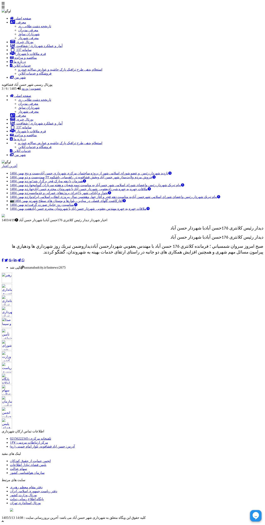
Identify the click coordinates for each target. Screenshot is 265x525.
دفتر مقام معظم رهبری (26, 487)
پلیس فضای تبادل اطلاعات (28, 465)
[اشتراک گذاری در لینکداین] (15, 260)
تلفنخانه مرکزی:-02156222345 (30, 438)
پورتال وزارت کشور (23, 495)
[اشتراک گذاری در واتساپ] (23, 260)
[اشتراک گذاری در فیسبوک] (3, 260)
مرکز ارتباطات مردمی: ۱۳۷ (29, 442)
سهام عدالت (18, 469)
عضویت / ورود (31, 88)
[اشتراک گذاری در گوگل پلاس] (11, 260)
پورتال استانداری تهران (25, 503)
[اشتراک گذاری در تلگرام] (19, 260)
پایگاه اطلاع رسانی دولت (27, 499)
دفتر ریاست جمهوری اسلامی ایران (33, 491)
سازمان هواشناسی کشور (27, 472)
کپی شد (15, 267)
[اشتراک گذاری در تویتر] (6, 260)
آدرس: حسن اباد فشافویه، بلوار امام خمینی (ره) (42, 446)
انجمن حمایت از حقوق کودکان (30, 461)
